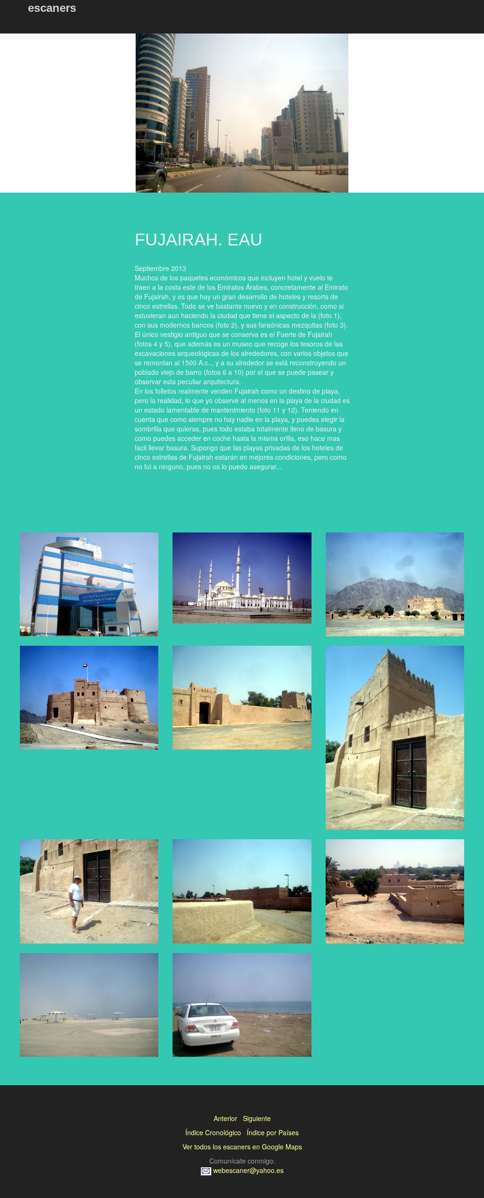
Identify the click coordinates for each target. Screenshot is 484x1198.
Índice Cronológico (213, 1132)
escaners (52, 7)
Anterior (225, 1118)
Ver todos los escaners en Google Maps (242, 1146)
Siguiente (257, 1118)
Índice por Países (273, 1132)
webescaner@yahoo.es (247, 1170)
